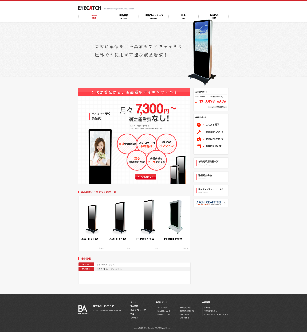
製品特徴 (134, 306)
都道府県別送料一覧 (187, 311)
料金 (132, 314)
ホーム (133, 302)
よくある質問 (212, 124)
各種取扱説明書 (213, 146)
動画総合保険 (184, 314)
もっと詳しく (145, 177)
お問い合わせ (184, 318)
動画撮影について (215, 131)
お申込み (134, 317)
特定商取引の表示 (210, 311)
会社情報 (207, 308)
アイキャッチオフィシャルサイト (216, 314)
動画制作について (215, 139)
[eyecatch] (89, 9)
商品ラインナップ (138, 310)
